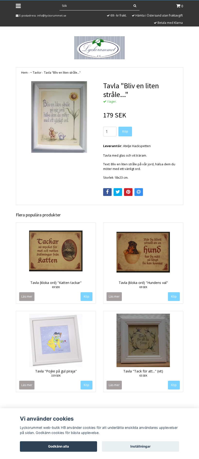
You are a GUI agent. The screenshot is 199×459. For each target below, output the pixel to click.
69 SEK (56, 287)
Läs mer (26, 296)
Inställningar (140, 446)
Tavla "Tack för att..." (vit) (143, 371)
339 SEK (56, 375)
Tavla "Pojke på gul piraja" (56, 371)
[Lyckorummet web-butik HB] (99, 47)
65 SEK (143, 375)
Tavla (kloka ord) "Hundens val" (143, 282)
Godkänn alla (58, 446)
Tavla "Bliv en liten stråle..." (62, 73)
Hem (24, 73)
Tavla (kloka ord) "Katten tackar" (56, 282)
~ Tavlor (35, 73)
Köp (125, 131)
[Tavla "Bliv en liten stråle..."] (58, 118)
